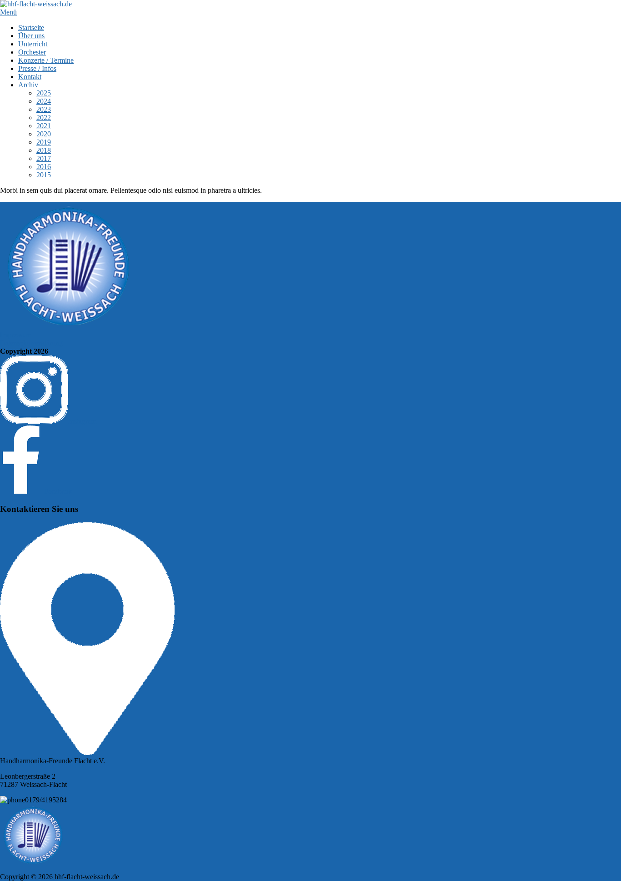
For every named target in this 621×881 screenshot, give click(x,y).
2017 (43, 158)
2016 (43, 166)
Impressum (15, 335)
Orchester (32, 52)
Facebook (57, 491)
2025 (43, 93)
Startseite (31, 27)
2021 (43, 126)
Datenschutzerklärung (31, 343)
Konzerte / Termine (46, 60)
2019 (43, 142)
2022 (43, 117)
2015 (43, 175)
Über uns (31, 36)
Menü (8, 12)
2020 (43, 134)
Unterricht (32, 44)
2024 (43, 101)
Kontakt (29, 76)
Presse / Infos (37, 68)
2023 (43, 109)
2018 (43, 150)
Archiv (28, 85)
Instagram (82, 421)
